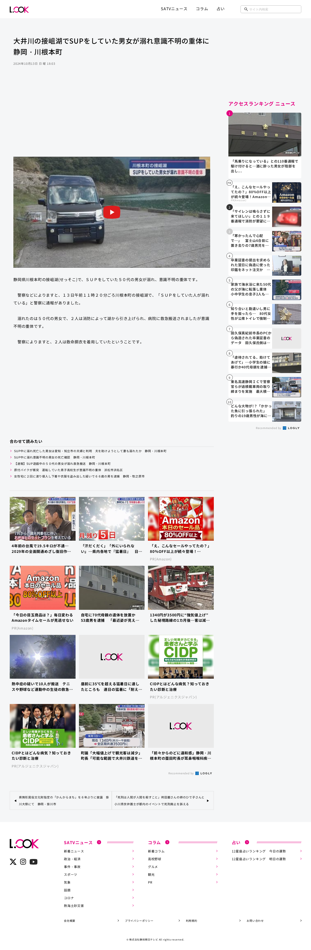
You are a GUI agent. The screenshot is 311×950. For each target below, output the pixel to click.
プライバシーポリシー (139, 921)
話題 (67, 890)
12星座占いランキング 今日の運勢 (259, 851)
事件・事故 (72, 866)
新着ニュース (74, 851)
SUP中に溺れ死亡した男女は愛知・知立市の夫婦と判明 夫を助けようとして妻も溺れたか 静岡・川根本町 (90, 451)
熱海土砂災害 (74, 905)
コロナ (69, 897)
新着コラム (156, 851)
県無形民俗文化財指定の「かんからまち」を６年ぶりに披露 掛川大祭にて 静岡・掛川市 (64, 800)
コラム (202, 8)
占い (220, 8)
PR (150, 882)
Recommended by (181, 773)
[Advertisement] (111, 118)
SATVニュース (174, 8)
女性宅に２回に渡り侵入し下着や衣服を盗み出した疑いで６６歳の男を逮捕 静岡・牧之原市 (79, 476)
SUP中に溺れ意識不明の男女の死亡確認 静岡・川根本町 (54, 457)
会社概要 (69, 921)
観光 (151, 874)
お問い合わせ (255, 921)
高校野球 (154, 859)
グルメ (153, 866)
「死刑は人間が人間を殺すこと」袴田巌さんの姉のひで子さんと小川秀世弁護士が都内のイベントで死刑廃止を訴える (159, 800)
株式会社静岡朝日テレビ (143, 939)
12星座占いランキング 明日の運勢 (259, 859)
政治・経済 (72, 859)
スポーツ (70, 874)
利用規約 (191, 921)
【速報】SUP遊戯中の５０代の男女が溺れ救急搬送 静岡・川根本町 (62, 463)
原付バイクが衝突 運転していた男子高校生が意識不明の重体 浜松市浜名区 (68, 470)
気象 (67, 882)
